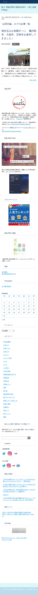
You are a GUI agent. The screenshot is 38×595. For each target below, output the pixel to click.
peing (19, 119)
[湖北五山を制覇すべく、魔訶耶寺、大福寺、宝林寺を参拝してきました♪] (19, 64)
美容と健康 (6, 404)
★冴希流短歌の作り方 (9, 274)
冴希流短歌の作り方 (9, 374)
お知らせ (6, 351)
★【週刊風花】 (7, 286)
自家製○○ (6, 407)
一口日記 (6, 368)
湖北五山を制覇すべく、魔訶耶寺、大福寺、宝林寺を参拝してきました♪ (18, 35)
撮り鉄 (5, 391)
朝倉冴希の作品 (8, 394)
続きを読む (33, 80)
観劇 (4, 417)
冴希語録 (6, 377)
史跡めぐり (16, 44)
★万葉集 (4, 272)
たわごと (6, 355)
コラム (5, 361)
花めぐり (6, 410)
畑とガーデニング (9, 397)
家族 (4, 387)
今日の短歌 (6, 371)
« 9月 (3, 319)
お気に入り (6, 348)
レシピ (5, 364)
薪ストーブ (6, 413)
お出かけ (6, 345)
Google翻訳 (7, 342)
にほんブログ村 (7, 539)
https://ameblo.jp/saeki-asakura (11, 131)
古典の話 (6, 381)
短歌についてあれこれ (10, 400)
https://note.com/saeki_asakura (21, 124)
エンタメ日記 (7, 358)
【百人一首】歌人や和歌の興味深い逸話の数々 (16, 512)
